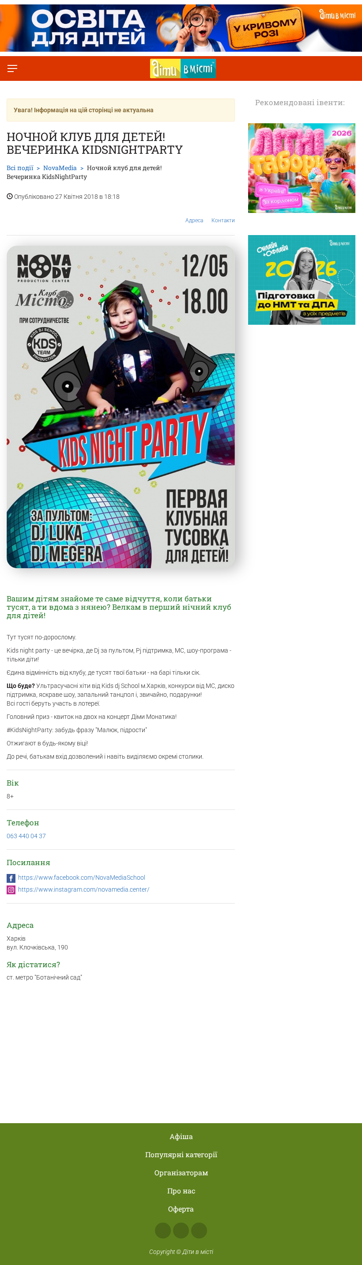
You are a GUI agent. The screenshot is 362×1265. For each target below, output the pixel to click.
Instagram (181, 1230)
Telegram (199, 1230)
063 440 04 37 (26, 836)
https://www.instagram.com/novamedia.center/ (84, 889)
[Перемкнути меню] (12, 68)
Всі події (20, 167)
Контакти (223, 220)
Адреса (194, 220)
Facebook (163, 1230)
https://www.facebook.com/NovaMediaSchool (81, 877)
